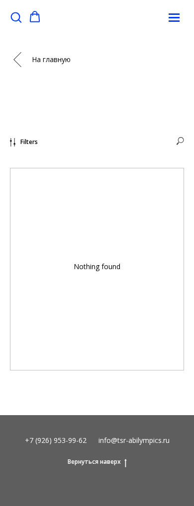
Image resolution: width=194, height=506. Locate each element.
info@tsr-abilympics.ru (134, 440)
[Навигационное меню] (174, 17)
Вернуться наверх (94, 462)
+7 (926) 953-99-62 (56, 440)
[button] (16, 17)
